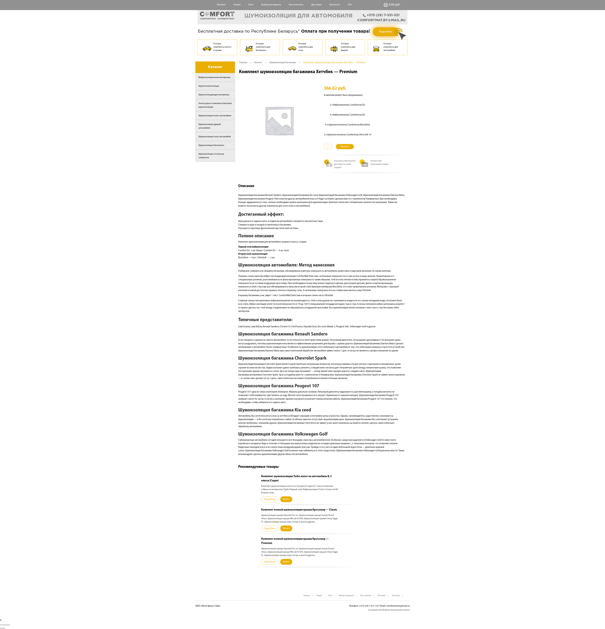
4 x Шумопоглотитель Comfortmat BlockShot (347, 125)
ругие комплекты (269, 206)
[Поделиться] (4, 624)
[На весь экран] (6, 624)
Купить (286, 499)
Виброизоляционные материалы (214, 77)
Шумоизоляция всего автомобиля (215, 116)
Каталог (221, 4)
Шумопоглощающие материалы (214, 95)
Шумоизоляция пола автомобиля (215, 137)
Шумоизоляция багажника (211, 145)
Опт (350, 4)
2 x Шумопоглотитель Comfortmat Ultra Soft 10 (347, 135)
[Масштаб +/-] (9, 624)
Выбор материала (271, 4)
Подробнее (385, 31)
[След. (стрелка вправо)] (4, 628)
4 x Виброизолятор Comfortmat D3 (347, 115)
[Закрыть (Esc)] (1, 624)
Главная (243, 62)
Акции (237, 4)
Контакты (334, 4)
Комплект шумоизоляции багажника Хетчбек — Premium (298, 71)
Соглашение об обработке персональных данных (389, 610)
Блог (251, 4)
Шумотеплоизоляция (209, 86)
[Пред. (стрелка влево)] (1, 628)
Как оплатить (296, 4)
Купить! (345, 146)
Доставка (316, 4)
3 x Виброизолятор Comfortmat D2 (347, 105)
